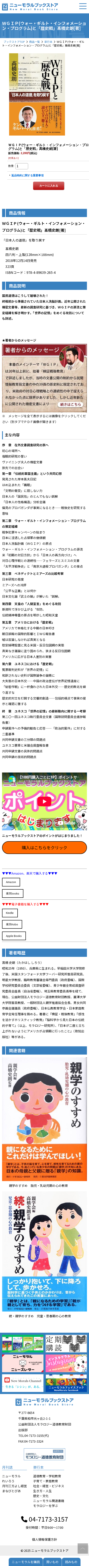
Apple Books (14, 936)
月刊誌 (7, 1467)
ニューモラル (11, 1476)
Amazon (11, 882)
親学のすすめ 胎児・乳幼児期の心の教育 (38, 1185)
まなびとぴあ (11, 1491)
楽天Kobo (12, 924)
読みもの (71, 1562)
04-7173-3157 (47, 1518)
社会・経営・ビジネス (48, 1486)
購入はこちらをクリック (44, 847)
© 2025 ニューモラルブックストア (45, 1550)
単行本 (48, 42)
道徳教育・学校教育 (47, 1476)
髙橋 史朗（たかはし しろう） (22, 962)
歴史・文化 (41, 1496)
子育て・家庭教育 (45, 1481)
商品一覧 (34, 42)
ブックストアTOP (14, 42)
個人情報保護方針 (44, 1539)
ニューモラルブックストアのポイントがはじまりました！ (42, 835)
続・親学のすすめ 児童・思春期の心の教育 (40, 1316)
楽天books (12, 893)
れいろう (8, 1481)
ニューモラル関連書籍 (48, 1501)
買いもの (52, 1562)
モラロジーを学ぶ (45, 1505)
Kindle (10, 913)
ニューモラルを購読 (26, 1562)
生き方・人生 (42, 1491)
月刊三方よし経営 (14, 1486)
